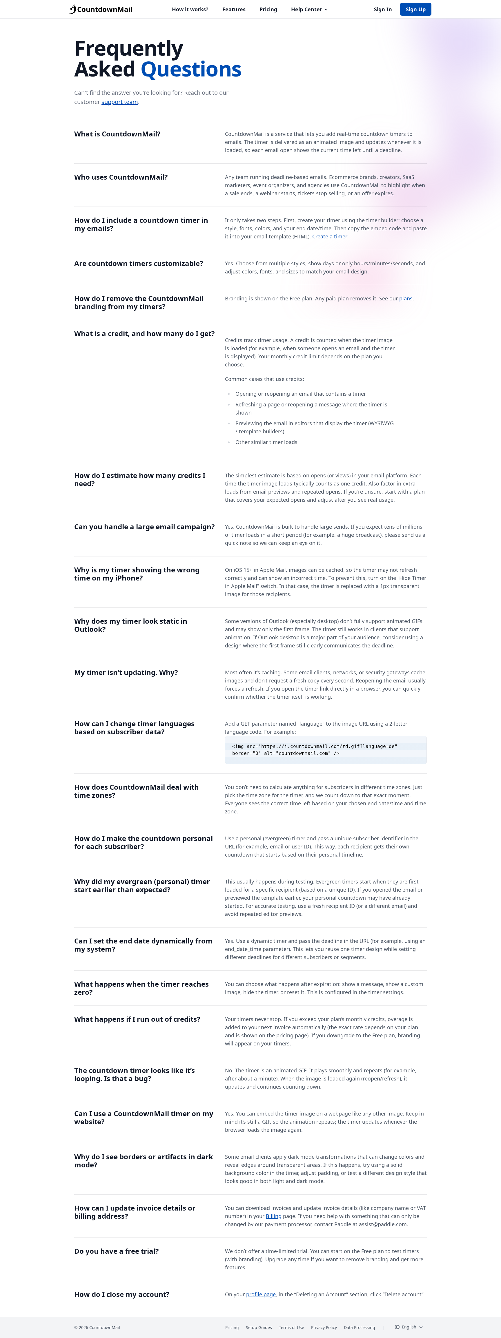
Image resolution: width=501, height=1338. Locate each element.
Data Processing (359, 1327)
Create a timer (329, 236)
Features (234, 9)
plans (406, 298)
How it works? (190, 9)
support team (119, 102)
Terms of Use (291, 1327)
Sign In (383, 9)
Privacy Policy (324, 1327)
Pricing (268, 9)
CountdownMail (104, 9)
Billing (274, 1216)
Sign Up (416, 9)
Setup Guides (259, 1327)
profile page (261, 1294)
